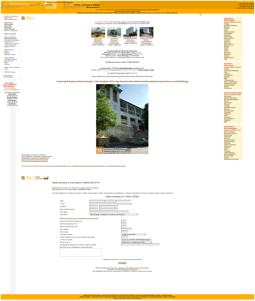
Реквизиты (109, 9)
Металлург (228, 102)
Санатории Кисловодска (246, 3)
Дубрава (227, 143)
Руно (226, 72)
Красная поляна (9, 54)
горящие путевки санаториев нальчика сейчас (88, 166)
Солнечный (228, 33)
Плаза (226, 49)
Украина (227, 106)
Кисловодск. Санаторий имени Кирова (35, 158)
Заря (226, 30)
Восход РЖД (228, 155)
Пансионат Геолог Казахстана (230, 134)
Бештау (227, 138)
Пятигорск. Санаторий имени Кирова (35, 161)
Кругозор (227, 54)
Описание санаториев (11, 40)
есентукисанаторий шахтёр (116, 166)
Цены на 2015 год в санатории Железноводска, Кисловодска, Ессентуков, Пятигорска (122, 76)
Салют (226, 157)
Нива (226, 115)
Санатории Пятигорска (246, 6)
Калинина (227, 112)
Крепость (227, 52)
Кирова (227, 41)
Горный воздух (229, 140)
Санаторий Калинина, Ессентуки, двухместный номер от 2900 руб (114, 42)
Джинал (227, 46)
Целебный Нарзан (230, 25)
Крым (6, 62)
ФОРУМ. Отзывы (9, 72)
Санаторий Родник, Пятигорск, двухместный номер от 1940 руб (130, 41)
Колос (226, 51)
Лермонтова (228, 75)
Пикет (226, 48)
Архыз (6, 51)
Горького (227, 40)
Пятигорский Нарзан (231, 70)
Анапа (149, 13)
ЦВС (225, 59)
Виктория (227, 43)
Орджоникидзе (229, 32)
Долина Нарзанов (230, 98)
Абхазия (7, 64)
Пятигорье (228, 88)
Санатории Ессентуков (246, 5)
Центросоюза (229, 38)
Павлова (227, 120)
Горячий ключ (229, 80)
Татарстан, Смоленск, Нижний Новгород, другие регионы (11, 45)
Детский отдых (9, 61)
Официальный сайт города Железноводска (127, 298)
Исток (226, 101)
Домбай (7, 53)
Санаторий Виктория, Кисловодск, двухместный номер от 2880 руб (98, 42)
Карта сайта (8, 18)
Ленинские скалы (230, 83)
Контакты (117, 9)
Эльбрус (227, 151)
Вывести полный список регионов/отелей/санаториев (79, 218)
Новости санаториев (11, 16)
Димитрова (228, 36)
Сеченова (227, 117)
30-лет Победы (229, 132)
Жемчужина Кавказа (231, 99)
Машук (226, 86)
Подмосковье (8, 42)
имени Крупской (230, 154)
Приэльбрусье (9, 49)
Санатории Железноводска (245, 8)
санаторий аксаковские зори (61, 166)
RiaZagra (125, 269)
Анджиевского (229, 118)
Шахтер (227, 109)
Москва (227, 27)
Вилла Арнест (229, 44)
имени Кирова (229, 152)
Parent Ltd (133, 269)
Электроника (228, 57)
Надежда (227, 114)
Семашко (227, 35)
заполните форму (125, 57)
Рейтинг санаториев (11, 30)
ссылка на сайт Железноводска (129, 268)
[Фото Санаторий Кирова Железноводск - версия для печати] (28, 19)
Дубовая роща (229, 141)
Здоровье (227, 146)
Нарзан (226, 55)
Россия (226, 104)
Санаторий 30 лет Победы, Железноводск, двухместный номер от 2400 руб (146, 42)
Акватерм (227, 136)
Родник (226, 24)
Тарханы (227, 73)
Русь (226, 149)
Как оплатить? (101, 9)
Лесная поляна (229, 85)
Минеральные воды (231, 159)
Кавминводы (8, 22)
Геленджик (156, 13)
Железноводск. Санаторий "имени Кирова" (37, 156)
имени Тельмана (230, 144)
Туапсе (163, 13)
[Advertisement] (232, 193)
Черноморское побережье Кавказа (10, 58)
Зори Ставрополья (231, 81)
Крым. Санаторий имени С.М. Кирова (35, 159)
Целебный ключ (229, 107)
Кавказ (226, 28)
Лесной (226, 148)
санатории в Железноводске (8, 76)
